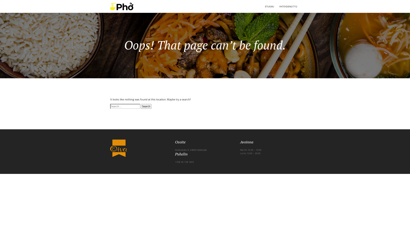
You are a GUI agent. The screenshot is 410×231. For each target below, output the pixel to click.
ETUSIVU (269, 6)
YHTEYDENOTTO (288, 6)
